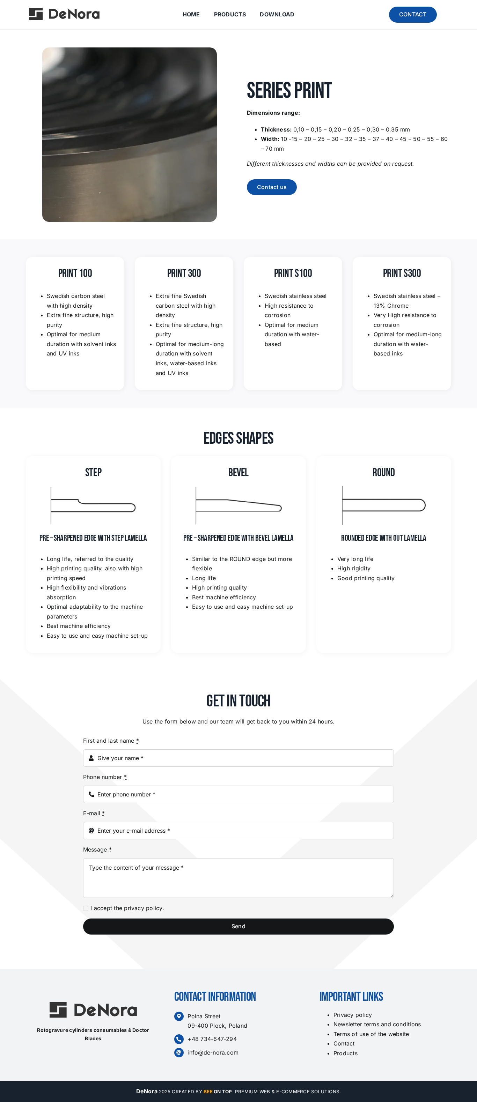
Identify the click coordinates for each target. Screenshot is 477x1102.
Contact (344, 1043)
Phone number (105, 776)
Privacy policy (352, 1014)
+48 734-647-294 (212, 1038)
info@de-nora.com (213, 1052)
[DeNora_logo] (64, 10)
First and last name (111, 740)
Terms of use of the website (371, 1033)
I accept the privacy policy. (127, 908)
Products (345, 1053)
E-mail (94, 813)
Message (97, 849)
